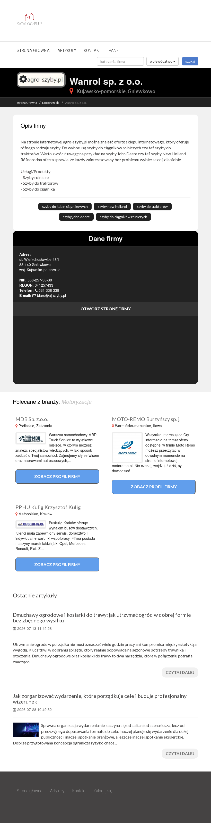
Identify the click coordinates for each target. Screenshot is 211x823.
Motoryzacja (50, 103)
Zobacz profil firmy (57, 476)
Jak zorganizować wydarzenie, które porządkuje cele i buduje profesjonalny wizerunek (100, 699)
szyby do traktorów (152, 206)
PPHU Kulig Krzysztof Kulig (48, 507)
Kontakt (92, 50)
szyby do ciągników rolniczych (123, 217)
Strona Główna (27, 103)
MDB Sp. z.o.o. (31, 419)
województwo (161, 61)
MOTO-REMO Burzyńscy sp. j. (146, 419)
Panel (115, 50)
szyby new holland (112, 206)
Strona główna (33, 50)
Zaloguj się (102, 790)
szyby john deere (76, 217)
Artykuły (66, 50)
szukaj (190, 61)
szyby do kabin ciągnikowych (65, 206)
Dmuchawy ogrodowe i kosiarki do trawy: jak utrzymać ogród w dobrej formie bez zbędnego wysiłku (102, 617)
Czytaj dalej (180, 672)
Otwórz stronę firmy (106, 308)
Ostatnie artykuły (35, 595)
